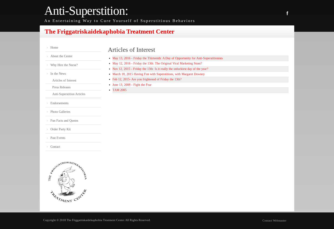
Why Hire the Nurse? (64, 65)
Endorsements (59, 103)
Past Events (57, 138)
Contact (55, 146)
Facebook (287, 13)
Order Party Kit (60, 129)
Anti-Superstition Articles (68, 94)
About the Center (61, 56)
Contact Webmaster (274, 220)
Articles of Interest (64, 80)
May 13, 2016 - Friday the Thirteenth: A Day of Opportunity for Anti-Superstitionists (167, 58)
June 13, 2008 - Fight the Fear (132, 84)
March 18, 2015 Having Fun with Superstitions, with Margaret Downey (158, 74)
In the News (58, 73)
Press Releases (61, 87)
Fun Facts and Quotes (64, 120)
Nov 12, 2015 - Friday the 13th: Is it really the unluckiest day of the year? (160, 69)
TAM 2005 (119, 90)
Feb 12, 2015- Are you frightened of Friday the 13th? (147, 79)
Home (54, 47)
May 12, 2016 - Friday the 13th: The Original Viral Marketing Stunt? (157, 63)
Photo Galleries (60, 111)
